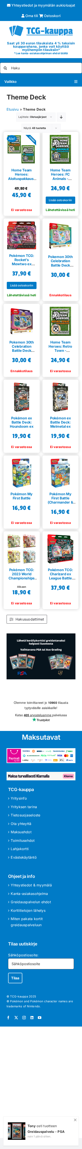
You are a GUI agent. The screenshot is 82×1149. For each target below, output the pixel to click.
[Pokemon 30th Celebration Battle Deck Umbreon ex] (21, 320)
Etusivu (13, 109)
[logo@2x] (41, 25)
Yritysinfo (19, 798)
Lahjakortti (20, 849)
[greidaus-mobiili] (41, 635)
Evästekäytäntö (24, 857)
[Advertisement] (41, 1083)
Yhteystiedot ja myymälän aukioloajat (42, 5)
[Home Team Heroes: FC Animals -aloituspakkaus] (60, 148)
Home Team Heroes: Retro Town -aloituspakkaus (60, 348)
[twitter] (16, 1017)
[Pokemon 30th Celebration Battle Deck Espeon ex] (60, 234)
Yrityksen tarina (24, 807)
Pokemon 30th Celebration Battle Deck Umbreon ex (21, 348)
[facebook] (8, 1017)
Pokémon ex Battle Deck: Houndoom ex (21, 422)
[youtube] (39, 1017)
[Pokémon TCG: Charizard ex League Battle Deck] (60, 547)
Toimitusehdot (23, 840)
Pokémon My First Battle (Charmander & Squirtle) (60, 500)
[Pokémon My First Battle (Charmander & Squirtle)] (60, 471)
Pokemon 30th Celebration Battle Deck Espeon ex (60, 263)
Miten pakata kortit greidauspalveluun (27, 922)
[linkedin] (31, 1017)
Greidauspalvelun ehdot (31, 902)
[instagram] (24, 1017)
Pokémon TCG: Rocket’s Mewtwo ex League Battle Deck (21, 264)
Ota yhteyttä (21, 823)
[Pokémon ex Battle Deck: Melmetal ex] (60, 395)
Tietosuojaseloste (25, 815)
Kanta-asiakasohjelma (29, 893)
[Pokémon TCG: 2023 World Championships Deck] (21, 547)
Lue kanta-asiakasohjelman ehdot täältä (42, 53)
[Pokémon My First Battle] (21, 471)
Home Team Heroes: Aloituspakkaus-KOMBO (21, 176)
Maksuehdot (21, 832)
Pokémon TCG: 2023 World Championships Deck (22, 576)
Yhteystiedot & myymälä (31, 885)
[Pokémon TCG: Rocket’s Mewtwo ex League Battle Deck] (21, 233)
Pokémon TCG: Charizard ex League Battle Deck (60, 576)
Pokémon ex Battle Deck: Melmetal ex (60, 422)
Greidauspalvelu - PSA (46, 1132)
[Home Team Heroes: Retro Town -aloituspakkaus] (60, 320)
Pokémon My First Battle (21, 496)
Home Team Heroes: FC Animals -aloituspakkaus (60, 176)
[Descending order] (61, 117)
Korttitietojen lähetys (28, 910)
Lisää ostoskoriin (60, 200)
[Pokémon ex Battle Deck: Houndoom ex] (21, 395)
